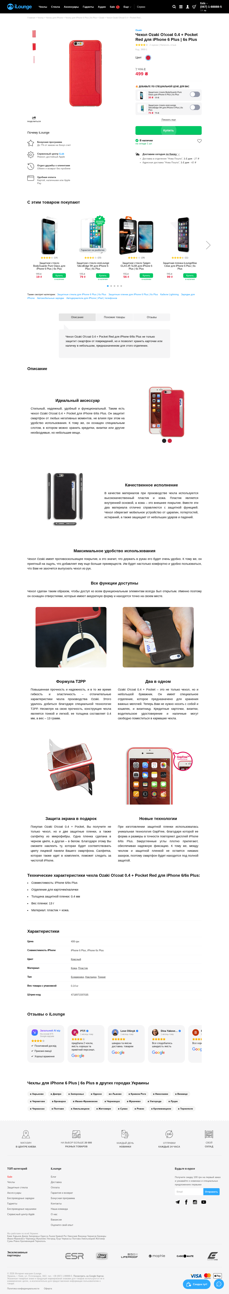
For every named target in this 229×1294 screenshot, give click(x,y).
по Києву (171, 154)
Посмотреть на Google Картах (88, 1276)
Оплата (55, 1187)
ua (201, 10)
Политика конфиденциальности (23, 1288)
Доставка (56, 1182)
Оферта (48, 1288)
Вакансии (56, 1219)
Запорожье (34, 1236)
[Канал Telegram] (177, 1202)
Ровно (17, 1241)
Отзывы (152, 317)
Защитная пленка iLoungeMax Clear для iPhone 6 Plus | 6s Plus (180, 266)
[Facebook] (186, 1202)
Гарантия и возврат (62, 1192)
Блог (53, 1176)
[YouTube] (203, 1202)
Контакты (56, 1203)
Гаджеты (88, 6)
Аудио (102, 6)
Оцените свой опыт (62, 1225)
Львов (52, 1236)
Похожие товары (114, 317)
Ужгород (51, 1238)
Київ (202, 3)
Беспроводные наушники (21, 1208)
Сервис (141, 6)
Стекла (55, 6)
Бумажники (77, 977)
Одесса (44, 1236)
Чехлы (43, 6)
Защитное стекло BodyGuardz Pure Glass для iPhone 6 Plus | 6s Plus (165, 93)
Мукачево (41, 1238)
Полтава (76, 1238)
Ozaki (138, 30)
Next (208, 245)
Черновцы (30, 1238)
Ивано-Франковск (16, 1238)
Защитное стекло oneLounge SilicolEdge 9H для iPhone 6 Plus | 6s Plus (165, 107)
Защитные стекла (17, 1187)
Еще (126, 6)
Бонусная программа (63, 1198)
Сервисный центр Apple (21, 1214)
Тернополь (40, 1241)
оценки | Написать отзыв (163, 45)
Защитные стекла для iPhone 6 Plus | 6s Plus (81, 294)
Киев (9, 1236)
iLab (61, 153)
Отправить (211, 1191)
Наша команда (59, 1208)
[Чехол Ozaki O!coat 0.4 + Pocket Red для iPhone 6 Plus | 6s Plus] (148, 58)
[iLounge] (19, 7)
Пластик (83, 968)
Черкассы (66, 1238)
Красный (76, 959)
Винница (82, 1236)
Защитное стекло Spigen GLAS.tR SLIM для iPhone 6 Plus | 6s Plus (136, 266)
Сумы (10, 1241)
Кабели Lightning (169, 294)
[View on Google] (75, 1032)
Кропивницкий (27, 1241)
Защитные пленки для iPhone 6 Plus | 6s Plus (133, 294)
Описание (77, 317)
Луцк (58, 1238)
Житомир (100, 1238)
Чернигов (92, 1236)
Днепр (25, 1236)
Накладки (90, 977)
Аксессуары (71, 6)
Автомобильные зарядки (50, 298)
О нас (54, 1214)
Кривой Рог (61, 1236)
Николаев (72, 1236)
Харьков (17, 1236)
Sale (114, 6)
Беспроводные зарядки (20, 1198)
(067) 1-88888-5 (211, 6)
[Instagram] (194, 1202)
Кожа (74, 968)
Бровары (101, 1236)
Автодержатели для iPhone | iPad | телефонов (91, 298)
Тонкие (102, 977)
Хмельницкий (88, 1238)
